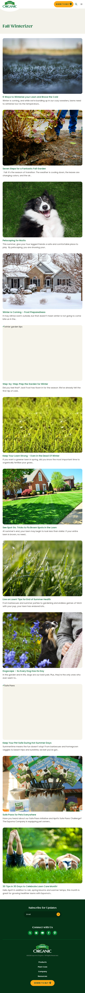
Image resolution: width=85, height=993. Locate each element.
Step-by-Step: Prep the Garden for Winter (25, 384)
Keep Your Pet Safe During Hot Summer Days (27, 742)
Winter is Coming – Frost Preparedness (24, 312)
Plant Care (42, 967)
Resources (42, 976)
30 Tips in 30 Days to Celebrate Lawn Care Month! (30, 886)
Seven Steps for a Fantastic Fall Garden (24, 168)
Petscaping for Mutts (14, 240)
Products (43, 962)
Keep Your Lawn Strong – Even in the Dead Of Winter (31, 455)
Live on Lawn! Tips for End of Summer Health (27, 599)
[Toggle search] (76, 4)
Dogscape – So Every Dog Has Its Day (23, 671)
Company (42, 971)
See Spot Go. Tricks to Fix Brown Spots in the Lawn (30, 527)
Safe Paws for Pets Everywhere (19, 814)
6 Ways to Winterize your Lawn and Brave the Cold (30, 96)
